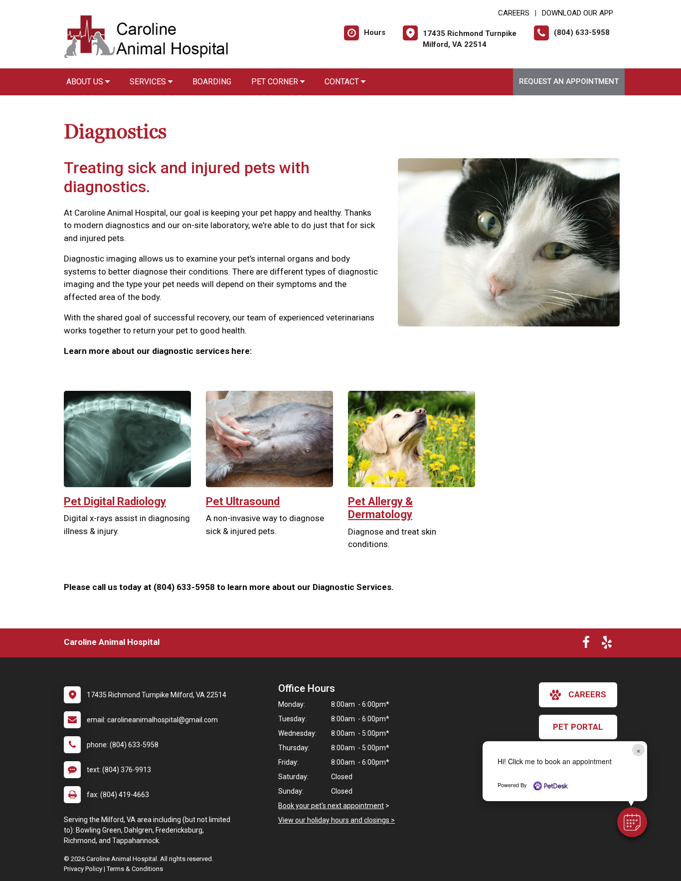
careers (587, 694)
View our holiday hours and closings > (336, 820)
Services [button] (149, 81)
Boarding (211, 81)
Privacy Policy (83, 869)
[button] (632, 822)
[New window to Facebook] (586, 644)
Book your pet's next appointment (331, 806)
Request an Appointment (569, 81)
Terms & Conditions (135, 869)
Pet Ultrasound (243, 501)
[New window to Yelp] (606, 644)
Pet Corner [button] (275, 81)
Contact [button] (343, 81)
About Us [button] (85, 81)
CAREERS (513, 12)
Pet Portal (578, 727)
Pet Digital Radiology (115, 501)
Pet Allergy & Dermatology (380, 508)
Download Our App (577, 12)
